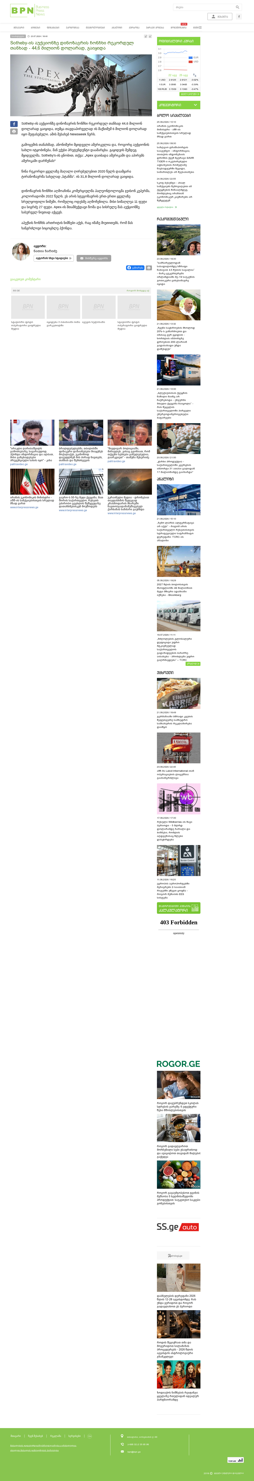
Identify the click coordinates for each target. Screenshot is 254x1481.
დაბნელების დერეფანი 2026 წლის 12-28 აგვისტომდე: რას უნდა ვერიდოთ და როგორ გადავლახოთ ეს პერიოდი (176, 1301)
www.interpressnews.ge (24, 507)
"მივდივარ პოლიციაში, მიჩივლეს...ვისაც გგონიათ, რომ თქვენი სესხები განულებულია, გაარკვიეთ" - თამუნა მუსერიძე (129, 453)
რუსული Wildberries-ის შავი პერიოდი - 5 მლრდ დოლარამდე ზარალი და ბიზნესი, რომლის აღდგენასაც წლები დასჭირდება (174, 831)
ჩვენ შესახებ (35, 1436)
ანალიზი (165, 479)
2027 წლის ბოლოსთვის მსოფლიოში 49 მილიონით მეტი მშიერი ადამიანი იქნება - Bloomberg (174, 589)
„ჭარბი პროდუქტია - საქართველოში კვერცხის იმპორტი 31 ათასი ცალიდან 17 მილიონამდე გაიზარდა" (176, 466)
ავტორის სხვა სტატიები (52, 258)
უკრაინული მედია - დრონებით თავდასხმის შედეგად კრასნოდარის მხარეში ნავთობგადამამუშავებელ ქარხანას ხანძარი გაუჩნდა (128, 503)
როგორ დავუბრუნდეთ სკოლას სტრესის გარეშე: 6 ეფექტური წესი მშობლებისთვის (178, 1107)
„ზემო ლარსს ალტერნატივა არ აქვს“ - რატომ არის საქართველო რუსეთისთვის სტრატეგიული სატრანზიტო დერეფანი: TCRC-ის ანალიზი (175, 531)
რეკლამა (55, 1436)
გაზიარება (137, 267)
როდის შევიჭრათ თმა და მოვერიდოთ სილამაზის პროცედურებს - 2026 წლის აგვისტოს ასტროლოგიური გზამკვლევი (175, 1349)
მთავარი (16, 1436)
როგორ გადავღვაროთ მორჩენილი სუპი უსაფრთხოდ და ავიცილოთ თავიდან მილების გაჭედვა (179, 1151)
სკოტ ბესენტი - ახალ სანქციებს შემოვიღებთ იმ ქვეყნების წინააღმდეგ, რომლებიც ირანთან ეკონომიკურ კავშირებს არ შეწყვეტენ (174, 191)
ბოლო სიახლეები (174, 115)
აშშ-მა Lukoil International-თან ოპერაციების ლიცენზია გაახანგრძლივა (175, 774)
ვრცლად (192, 663)
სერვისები (74, 1436)
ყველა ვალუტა (189, 93)
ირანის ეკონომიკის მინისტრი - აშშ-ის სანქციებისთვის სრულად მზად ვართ (32, 500)
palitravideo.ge (19, 464)
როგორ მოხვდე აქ (138, 290)
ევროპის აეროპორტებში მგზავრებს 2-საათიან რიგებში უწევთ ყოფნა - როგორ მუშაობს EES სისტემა (173, 890)
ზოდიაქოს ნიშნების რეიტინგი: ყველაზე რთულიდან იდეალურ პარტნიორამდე (178, 1396)
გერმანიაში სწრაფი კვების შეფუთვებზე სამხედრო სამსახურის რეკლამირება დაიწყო (175, 721)
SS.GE (16, 290)
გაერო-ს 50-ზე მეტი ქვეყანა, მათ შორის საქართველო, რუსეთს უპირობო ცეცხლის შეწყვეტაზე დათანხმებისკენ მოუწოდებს (81, 502)
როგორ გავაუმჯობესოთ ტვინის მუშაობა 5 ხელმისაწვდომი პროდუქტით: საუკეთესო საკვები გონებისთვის (178, 1198)
